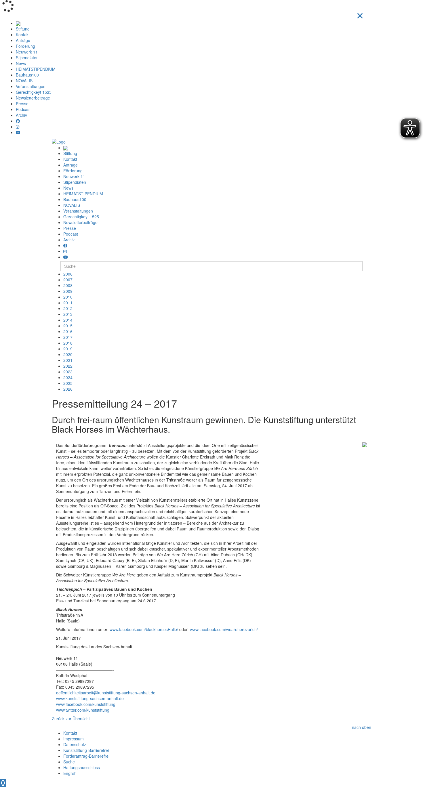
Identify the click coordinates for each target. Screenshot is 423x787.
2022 (68, 366)
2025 (68, 383)
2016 (68, 331)
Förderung (25, 46)
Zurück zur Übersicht (71, 718)
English (70, 773)
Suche (69, 762)
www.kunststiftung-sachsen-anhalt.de (90, 698)
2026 (68, 389)
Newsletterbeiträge (33, 98)
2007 (68, 279)
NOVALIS (24, 80)
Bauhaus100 (27, 75)
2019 (68, 349)
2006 (68, 274)
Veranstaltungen (30, 86)
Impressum (73, 739)
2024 (68, 377)
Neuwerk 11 (27, 52)
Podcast (23, 109)
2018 (68, 343)
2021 (68, 360)
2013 (68, 314)
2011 (68, 302)
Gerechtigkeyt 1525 (34, 92)
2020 (68, 354)
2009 (68, 291)
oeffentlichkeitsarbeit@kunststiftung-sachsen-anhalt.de (105, 693)
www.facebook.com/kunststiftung (85, 704)
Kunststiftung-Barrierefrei (86, 750)
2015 (68, 325)
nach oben (361, 727)
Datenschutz (74, 744)
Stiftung (23, 29)
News (21, 63)
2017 (68, 337)
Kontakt (23, 34)
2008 (68, 285)
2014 (68, 320)
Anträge (23, 40)
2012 (68, 308)
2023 (68, 372)
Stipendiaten (27, 57)
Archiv (21, 115)
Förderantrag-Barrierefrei (86, 756)
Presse (22, 103)
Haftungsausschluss (81, 767)
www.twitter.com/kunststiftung (82, 710)
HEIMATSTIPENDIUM (36, 69)
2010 (68, 297)
